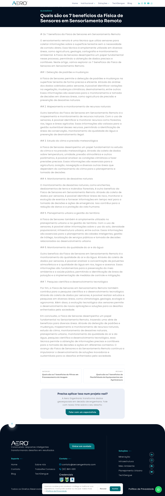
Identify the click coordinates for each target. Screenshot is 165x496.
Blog (130, 3)
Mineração (124, 456)
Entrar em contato (81, 446)
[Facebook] (145, 3)
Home (75, 3)
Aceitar (115, 489)
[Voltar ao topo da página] (12, 424)
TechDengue (118, 3)
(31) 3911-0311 (69, 469)
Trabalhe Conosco (45, 469)
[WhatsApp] (152, 3)
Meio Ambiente (126, 466)
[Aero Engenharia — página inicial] (23, 3)
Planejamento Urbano (130, 470)
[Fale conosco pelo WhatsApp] (158, 489)
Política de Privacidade (141, 489)
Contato (15, 469)
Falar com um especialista (82, 412)
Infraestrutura (126, 461)
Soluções (102, 3)
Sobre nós (40, 464)
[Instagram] (142, 3)
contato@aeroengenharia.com (79, 464)
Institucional (87, 3)
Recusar (103, 489)
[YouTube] (148, 3)
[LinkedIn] (139, 3)
